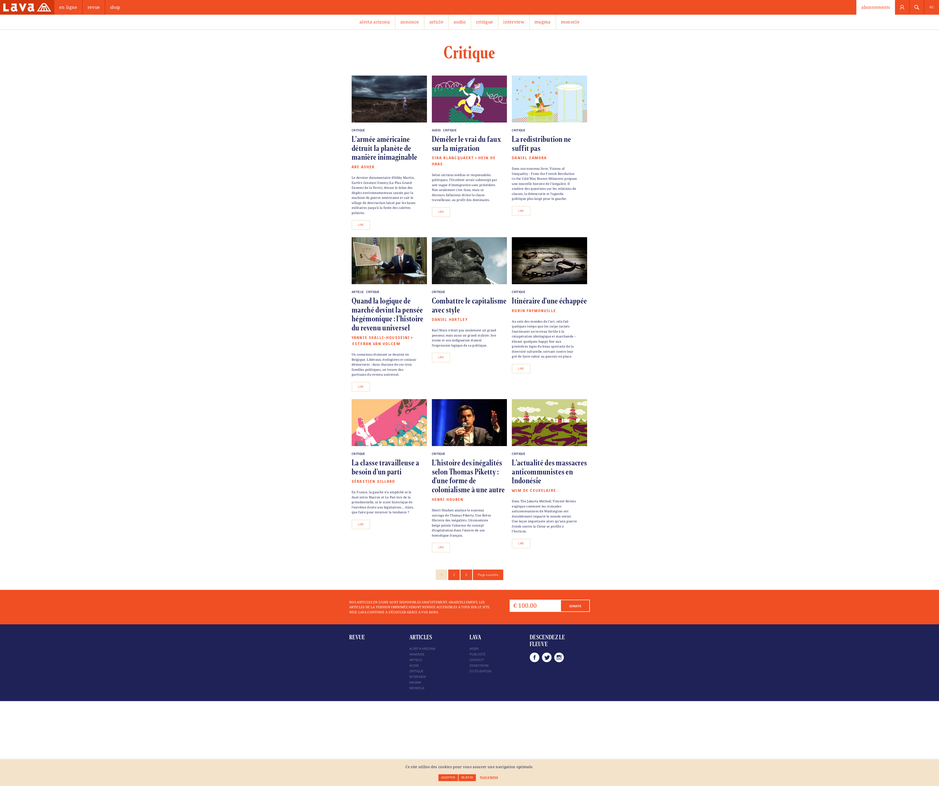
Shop (115, 7)
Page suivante (488, 575)
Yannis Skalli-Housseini (381, 338)
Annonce (409, 22)
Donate (575, 606)
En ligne (68, 7)
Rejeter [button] (467, 777)
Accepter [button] (448, 777)
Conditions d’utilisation (480, 668)
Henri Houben (448, 500)
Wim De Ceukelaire (534, 491)
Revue (94, 7)
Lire (361, 224)
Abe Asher (363, 167)
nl (931, 7)
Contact (477, 660)
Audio (460, 22)
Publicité (477, 654)
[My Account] (902, 7)
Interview (513, 22)
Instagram (559, 657)
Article (436, 22)
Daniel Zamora (529, 158)
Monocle (570, 22)
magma (543, 22)
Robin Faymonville (534, 311)
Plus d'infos (489, 777)
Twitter (547, 657)
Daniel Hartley (450, 320)
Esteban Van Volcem (376, 344)
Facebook (534, 657)
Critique (484, 22)
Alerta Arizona (374, 22)
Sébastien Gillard (373, 482)
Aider (474, 649)
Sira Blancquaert (453, 158)
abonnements (875, 7)
